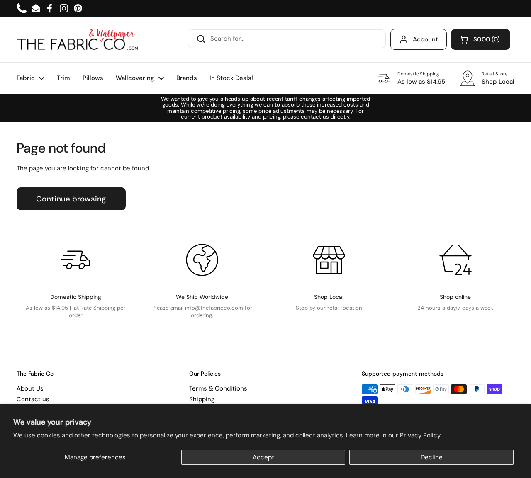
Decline (432, 457)
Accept (263, 457)
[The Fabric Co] (77, 39)
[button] (480, 39)
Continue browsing (71, 199)
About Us (30, 388)
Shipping (201, 399)
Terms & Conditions (218, 388)
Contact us (33, 399)
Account (425, 39)
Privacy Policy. (420, 435)
